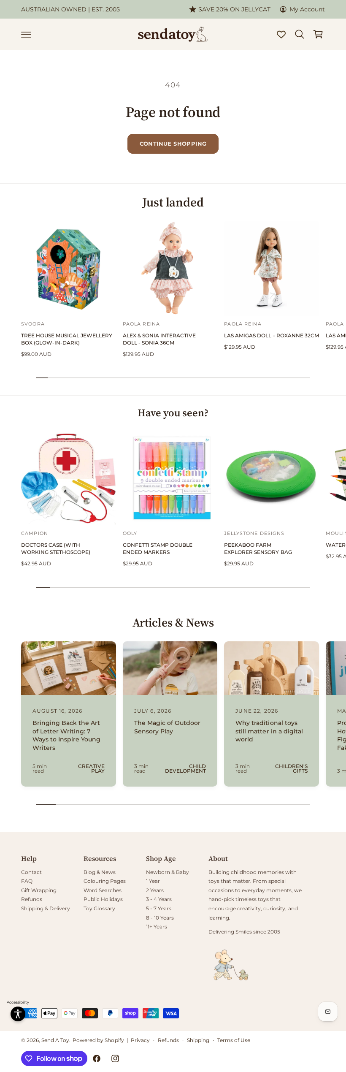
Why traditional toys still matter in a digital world (269, 731)
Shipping (198, 1040)
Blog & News (100, 872)
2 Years (155, 890)
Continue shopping (173, 143)
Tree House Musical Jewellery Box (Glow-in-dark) (66, 339)
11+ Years (156, 926)
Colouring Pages (105, 881)
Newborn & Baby (167, 872)
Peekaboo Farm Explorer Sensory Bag (258, 548)
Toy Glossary (99, 908)
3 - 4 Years (159, 899)
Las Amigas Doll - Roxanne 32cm (271, 335)
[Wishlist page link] (281, 34)
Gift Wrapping (39, 890)
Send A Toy (55, 1040)
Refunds (31, 899)
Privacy (140, 1040)
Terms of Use (233, 1040)
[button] (26, 34)
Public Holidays (103, 899)
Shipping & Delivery (45, 908)
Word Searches (103, 890)
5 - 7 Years (158, 908)
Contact (31, 872)
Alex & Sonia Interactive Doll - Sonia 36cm (159, 339)
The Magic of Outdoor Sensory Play (167, 727)
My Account (307, 9)
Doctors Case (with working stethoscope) (55, 548)
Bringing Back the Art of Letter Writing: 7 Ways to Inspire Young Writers (66, 735)
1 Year (153, 881)
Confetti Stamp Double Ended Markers (157, 548)
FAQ (26, 881)
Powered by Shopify (98, 1040)
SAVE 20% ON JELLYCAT (234, 9)
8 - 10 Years (160, 918)
